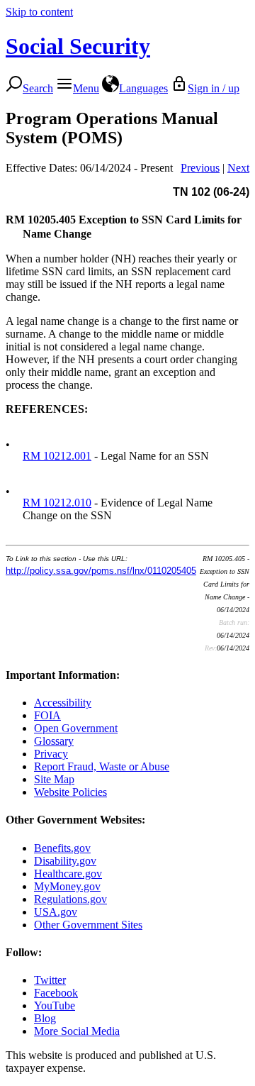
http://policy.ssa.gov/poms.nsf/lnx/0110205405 (101, 570)
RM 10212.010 (57, 503)
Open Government (76, 728)
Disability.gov (65, 861)
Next (238, 168)
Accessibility (62, 703)
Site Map (54, 779)
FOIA (47, 715)
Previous (200, 168)
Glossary (54, 741)
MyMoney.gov (67, 886)
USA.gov (55, 912)
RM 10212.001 (57, 456)
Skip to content (39, 12)
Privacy (51, 754)
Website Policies (70, 792)
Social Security (78, 46)
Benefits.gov (62, 848)
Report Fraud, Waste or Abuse (101, 766)
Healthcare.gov (68, 874)
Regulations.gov (70, 899)
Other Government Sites (88, 925)
